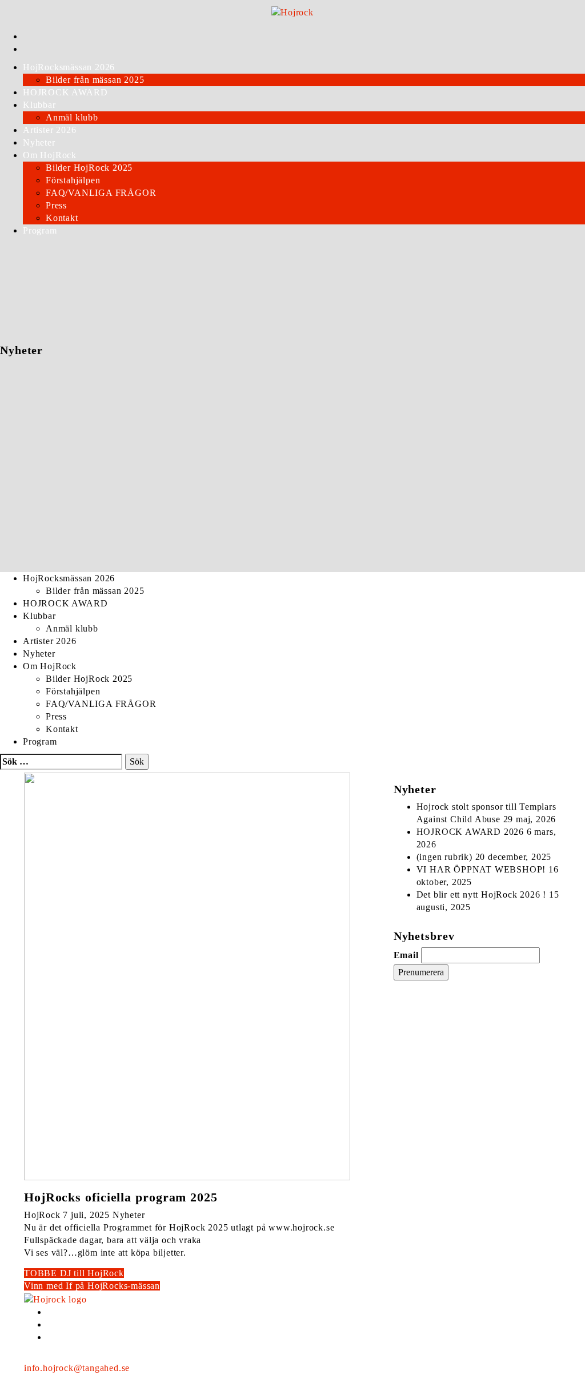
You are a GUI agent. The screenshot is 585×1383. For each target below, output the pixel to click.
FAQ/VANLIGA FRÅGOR (101, 193)
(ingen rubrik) (444, 857)
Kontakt (62, 218)
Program (40, 230)
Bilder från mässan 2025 (95, 80)
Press (56, 205)
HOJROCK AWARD (65, 92)
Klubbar (39, 105)
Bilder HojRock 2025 (89, 167)
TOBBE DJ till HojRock (74, 1273)
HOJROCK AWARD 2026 (470, 832)
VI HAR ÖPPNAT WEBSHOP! (481, 869)
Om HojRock (50, 155)
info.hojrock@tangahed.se (77, 1368)
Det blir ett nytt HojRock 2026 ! (481, 894)
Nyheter (39, 142)
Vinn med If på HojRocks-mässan (92, 1285)
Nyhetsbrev (157, 1368)
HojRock (42, 1215)
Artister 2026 (49, 130)
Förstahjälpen (73, 180)
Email (406, 955)
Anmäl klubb (72, 117)
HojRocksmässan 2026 (69, 67)
